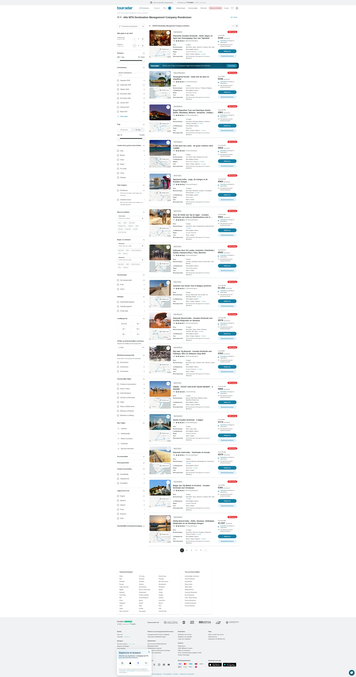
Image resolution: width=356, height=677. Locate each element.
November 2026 (125, 94)
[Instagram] (159, 665)
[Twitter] (154, 665)
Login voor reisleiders (184, 639)
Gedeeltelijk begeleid (127, 302)
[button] (227, 41)
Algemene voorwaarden (187, 674)
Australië (122, 581)
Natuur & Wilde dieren (127, 406)
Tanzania (141, 579)
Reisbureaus (181, 646)
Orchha (135, 229)
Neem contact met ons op (216, 634)
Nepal (122, 164)
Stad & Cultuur (125, 389)
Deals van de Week (215, 8)
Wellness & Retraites (127, 411)
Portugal (161, 579)
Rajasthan (189, 128)
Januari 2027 (124, 103)
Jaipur (125, 223)
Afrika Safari (188, 587)
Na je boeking (121, 648)
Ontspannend (124, 479)
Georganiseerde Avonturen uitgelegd (158, 634)
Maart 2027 (124, 111)
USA (160, 608)
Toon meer (124, 116)
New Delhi (132, 223)
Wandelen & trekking (127, 415)
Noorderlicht (188, 581)
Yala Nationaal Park (191, 268)
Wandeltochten (189, 589)
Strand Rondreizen (190, 600)
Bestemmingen (181, 8)
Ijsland (141, 600)
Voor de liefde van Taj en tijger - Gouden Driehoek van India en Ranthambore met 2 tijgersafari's (191, 217)
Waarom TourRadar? (123, 646)
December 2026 (125, 98)
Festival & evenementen (128, 384)
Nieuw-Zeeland (123, 611)
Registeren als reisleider (185, 637)
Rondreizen (145, 13)
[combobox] (131, 218)
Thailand (141, 581)
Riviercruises (188, 584)
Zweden (161, 595)
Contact (226, 8)
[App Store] (215, 665)
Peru (160, 606)
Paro (119, 253)
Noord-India (189, 161)
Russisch (123, 514)
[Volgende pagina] (205, 550)
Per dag (138, 130)
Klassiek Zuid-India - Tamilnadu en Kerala (191, 452)
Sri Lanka (123, 168)
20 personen (124, 367)
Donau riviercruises (144, 589)
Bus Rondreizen (189, 595)
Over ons (120, 634)
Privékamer (124, 190)
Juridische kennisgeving (155, 674)
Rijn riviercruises (163, 581)
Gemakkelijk (124, 474)
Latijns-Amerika (123, 587)
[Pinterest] (164, 665)
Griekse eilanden (144, 595)
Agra (119, 223)
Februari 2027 (124, 107)
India (121, 151)
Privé (122, 285)
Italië (140, 606)
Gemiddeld (123, 483)
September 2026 (125, 85)
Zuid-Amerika (163, 611)
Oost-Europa (162, 576)
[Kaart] (236, 26)
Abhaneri (130, 226)
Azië (120, 579)
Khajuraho (128, 229)
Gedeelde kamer (125, 200)
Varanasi (120, 229)
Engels (122, 496)
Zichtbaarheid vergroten (155, 648)
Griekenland (142, 592)
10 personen (124, 371)
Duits (122, 518)
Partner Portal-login (183, 655)
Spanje (161, 589)
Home (118, 13)
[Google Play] (229, 665)
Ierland (141, 603)
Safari (122, 402)
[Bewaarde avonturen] (232, 8)
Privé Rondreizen (190, 606)
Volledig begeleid (126, 306)
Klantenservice (212, 637)
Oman (122, 160)
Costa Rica (162, 600)
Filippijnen (122, 603)
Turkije (161, 592)
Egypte (121, 589)
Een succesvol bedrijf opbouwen (157, 644)
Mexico (161, 603)
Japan (121, 608)
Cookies (175, 674)
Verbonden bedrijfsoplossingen (157, 637)
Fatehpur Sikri (122, 226)
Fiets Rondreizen (190, 579)
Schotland (161, 587)
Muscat (125, 253)
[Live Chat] (352, 673)
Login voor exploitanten (154, 653)
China (122, 173)
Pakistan (123, 177)
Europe (121, 584)
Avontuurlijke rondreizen (192, 576)
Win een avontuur (126, 644)
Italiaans (123, 500)
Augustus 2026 (125, 80)
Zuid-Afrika (122, 595)
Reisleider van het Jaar (185, 634)
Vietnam (141, 584)
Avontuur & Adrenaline (127, 397)
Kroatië (141, 608)
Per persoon (124, 130)
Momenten (204, 8)
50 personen (124, 362)
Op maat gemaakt (126, 280)
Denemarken (143, 587)
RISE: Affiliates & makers (185, 648)
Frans (122, 509)
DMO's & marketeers (184, 650)
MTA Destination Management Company (131, 13)
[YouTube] (169, 665)
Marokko (122, 592)
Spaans (122, 505)
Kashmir (196, 161)
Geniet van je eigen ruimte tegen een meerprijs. (131, 194)
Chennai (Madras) (136, 250)
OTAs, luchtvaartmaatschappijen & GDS (189, 653)
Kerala (194, 92)
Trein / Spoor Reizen (191, 597)
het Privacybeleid (131, 670)
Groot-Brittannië (143, 597)
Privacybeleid (167, 674)
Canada (161, 597)
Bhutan (122, 155)
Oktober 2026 (124, 89)
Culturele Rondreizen (191, 592)
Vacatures (124, 637)
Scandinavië (162, 584)
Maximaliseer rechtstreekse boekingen (159, 650)
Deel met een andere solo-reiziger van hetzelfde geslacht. (131, 203)
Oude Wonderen (125, 393)
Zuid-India (189, 92)
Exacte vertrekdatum (125, 73)
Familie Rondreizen (190, 603)
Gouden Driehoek (191, 52)
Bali (120, 597)
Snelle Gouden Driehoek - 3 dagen (188, 420)
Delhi (137, 226)
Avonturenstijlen (193, 8)
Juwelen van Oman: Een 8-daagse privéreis (192, 286)
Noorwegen (142, 611)
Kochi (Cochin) (122, 232)
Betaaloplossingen (153, 646)
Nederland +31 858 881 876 (216, 639)
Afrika (121, 576)
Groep (122, 289)
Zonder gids (124, 311)
